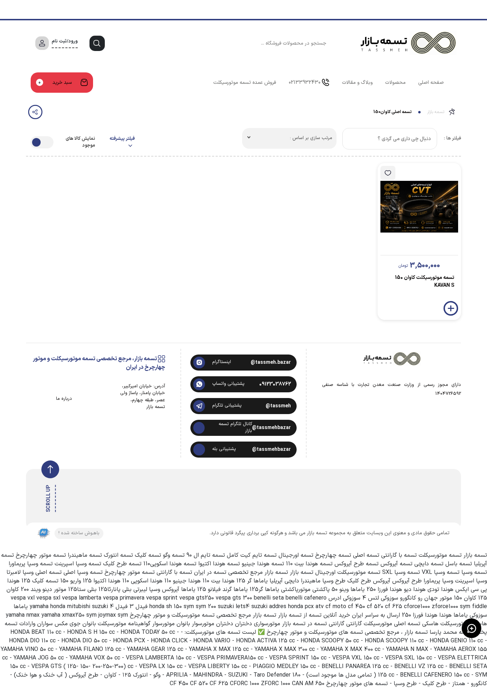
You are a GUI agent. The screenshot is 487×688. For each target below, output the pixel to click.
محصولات (395, 82)
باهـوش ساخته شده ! (78, 533)
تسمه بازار (435, 112)
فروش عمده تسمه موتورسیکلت (244, 82)
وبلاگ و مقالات (357, 82)
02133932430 (305, 82)
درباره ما (64, 399)
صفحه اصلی (431, 82)
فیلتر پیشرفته (122, 139)
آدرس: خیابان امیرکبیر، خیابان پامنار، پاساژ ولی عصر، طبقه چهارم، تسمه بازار (142, 397)
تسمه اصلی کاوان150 (392, 112)
